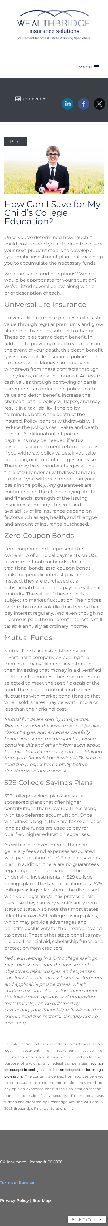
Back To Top (84, 1219)
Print (16, 141)
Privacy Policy (14, 1200)
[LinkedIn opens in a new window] (67, 107)
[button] (88, 67)
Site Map (42, 1200)
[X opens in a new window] (99, 107)
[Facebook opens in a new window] (83, 107)
